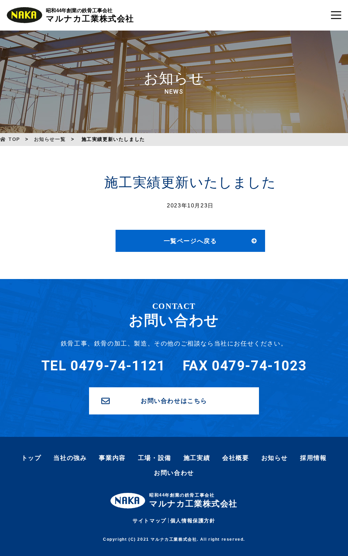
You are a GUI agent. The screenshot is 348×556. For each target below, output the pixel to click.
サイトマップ (150, 520)
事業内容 (112, 458)
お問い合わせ (174, 472)
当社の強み (70, 458)
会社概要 (235, 458)
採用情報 (313, 458)
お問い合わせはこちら (174, 400)
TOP (14, 139)
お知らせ (274, 458)
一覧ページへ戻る (190, 241)
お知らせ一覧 (50, 139)
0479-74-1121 (117, 366)
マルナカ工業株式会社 (90, 15)
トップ (31, 458)
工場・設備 (154, 458)
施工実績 (197, 458)
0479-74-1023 (259, 366)
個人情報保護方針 (192, 520)
